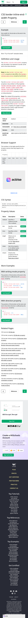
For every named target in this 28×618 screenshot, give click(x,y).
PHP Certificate (14, 577)
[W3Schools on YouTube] (9, 426)
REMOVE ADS (14, 193)
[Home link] (3, 2)
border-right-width (13, 87)
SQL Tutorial (14, 503)
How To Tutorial (14, 501)
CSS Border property (19, 335)
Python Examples (13, 552)
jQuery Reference (13, 537)
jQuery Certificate (14, 579)
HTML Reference (13, 520)
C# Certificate (14, 583)
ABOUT (16, 597)
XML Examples (13, 559)
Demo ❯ (23, 219)
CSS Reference (13, 522)
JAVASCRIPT (18, 5)
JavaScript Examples (13, 547)
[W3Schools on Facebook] (16, 426)
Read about (20, 127)
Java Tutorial (14, 510)
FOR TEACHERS (14, 481)
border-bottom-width (8, 85)
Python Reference (13, 526)
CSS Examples (13, 546)
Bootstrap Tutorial (14, 507)
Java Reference (13, 534)
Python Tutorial (14, 504)
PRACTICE (14, 484)
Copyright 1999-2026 (10, 613)
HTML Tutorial (14, 497)
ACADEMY (13, 599)
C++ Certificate (14, 582)
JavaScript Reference (13, 523)
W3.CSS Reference (13, 528)
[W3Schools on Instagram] (18, 426)
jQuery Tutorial (14, 513)
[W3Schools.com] (14, 466)
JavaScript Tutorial (14, 500)
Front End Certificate (14, 573)
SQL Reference (13, 525)
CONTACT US (14, 488)
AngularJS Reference (13, 535)
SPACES (14, 473)
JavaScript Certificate (14, 571)
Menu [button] (8, 2)
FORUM (11, 597)
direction (4, 100)
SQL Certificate (14, 574)
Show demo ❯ (6, 113)
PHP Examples (13, 556)
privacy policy (16, 611)
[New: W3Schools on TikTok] (19, 426)
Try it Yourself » (7, 47)
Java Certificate (14, 580)
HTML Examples (13, 544)
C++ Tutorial (14, 511)
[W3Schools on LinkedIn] (11, 426)
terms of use (18, 610)
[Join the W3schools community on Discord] (13, 426)
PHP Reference (13, 531)
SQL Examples (13, 550)
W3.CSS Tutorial (14, 506)
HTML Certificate (14, 568)
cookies (10, 611)
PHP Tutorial (14, 508)
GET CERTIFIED (14, 477)
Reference (14, 22)
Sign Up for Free (8, 455)
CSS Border (11, 332)
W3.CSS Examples (13, 553)
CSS (11, 5)
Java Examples (13, 558)
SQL (25, 5)
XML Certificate (14, 585)
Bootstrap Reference (13, 529)
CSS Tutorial (14, 498)
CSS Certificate (14, 570)
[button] (13, 2)
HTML (6, 5)
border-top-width (7, 89)
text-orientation (11, 98)
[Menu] (2, 5)
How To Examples (13, 549)
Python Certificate (14, 576)
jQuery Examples (13, 561)
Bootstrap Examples (13, 555)
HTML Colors (13, 532)
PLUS (14, 469)
